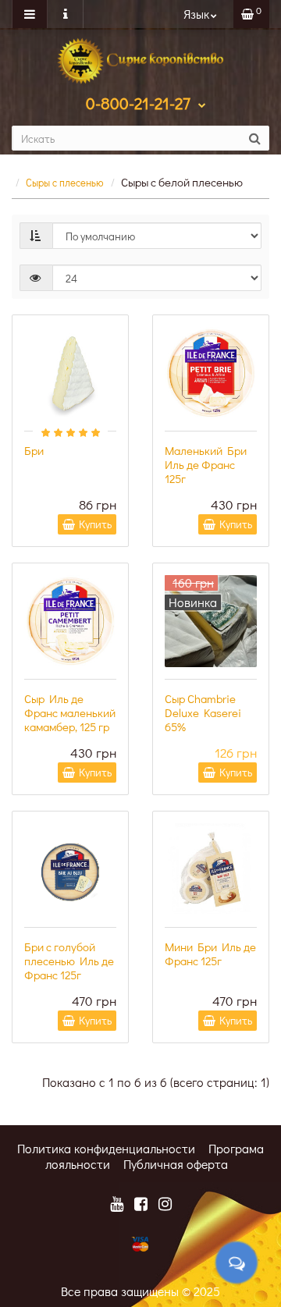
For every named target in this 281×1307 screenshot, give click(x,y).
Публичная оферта (175, 1164)
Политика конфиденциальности (106, 1148)
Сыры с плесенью (65, 182)
